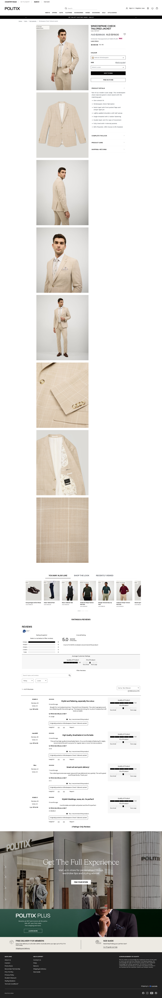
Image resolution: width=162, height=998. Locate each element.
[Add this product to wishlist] (125, 34)
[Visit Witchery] (25, 1)
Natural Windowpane (101, 57)
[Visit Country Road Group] (11, 1)
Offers (54, 12)
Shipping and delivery (23, 948)
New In (47, 12)
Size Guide (36, 972)
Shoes (88, 12)
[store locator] (147, 8)
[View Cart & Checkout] (157, 8)
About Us (8, 960)
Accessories (78, 12)
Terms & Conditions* (11, 984)
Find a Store (9, 966)
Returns (36, 966)
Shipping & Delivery (39, 969)
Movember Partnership (12, 969)
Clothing (68, 12)
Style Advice (112, 12)
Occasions (96, 12)
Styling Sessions (10, 981)
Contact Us (37, 960)
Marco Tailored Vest (67, 602)
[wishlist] (151, 8)
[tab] (58, 575)
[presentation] (58, 575)
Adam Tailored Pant (49, 602)
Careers (7, 963)
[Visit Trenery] (47, 1)
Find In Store (108, 80)
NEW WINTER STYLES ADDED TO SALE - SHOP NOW (81, 17)
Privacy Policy (9, 975)
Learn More (95, 41)
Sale (103, 12)
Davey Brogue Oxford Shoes (33, 602)
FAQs (35, 963)
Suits (61, 12)
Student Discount (10, 978)
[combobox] (108, 67)
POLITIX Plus (9, 972)
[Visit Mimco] (37, 2)
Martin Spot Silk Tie (140, 602)
